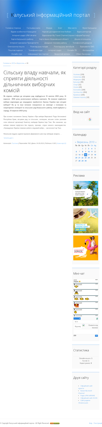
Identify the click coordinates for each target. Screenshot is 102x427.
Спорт (75, 84)
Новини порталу (79, 97)
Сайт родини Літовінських (84, 401)
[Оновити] (97, 318)
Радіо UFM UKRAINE (87, 395)
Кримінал (76, 95)
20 (76, 158)
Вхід (90, 423)
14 (79, 155)
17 (89, 155)
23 (85, 158)
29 (82, 161)
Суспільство (78, 92)
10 (89, 151)
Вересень (21, 63)
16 (85, 155)
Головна (6, 63)
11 (92, 151)
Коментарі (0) (61, 143)
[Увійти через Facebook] (85, 119)
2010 (13, 63)
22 (82, 158)
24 (89, 158)
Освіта (75, 87)
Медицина (77, 79)
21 (79, 158)
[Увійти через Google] (90, 119)
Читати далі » (8, 138)
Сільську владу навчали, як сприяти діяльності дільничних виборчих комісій (34, 81)
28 (79, 161)
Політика (15, 143)
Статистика (77, 77)
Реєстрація (98, 423)
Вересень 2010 (85, 142)
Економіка (77, 90)
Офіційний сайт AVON (88, 398)
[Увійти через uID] (81, 119)
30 (85, 161)
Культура (76, 82)
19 (95, 155)
